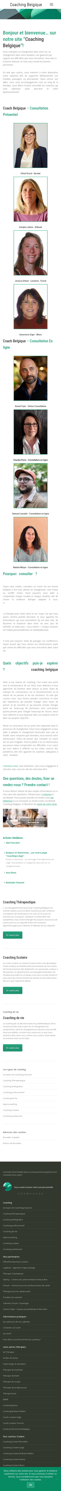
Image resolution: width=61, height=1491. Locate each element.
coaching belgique (44, 669)
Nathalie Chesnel (15, 882)
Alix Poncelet (13, 842)
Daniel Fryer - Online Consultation (30, 406)
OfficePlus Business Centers (15, 1261)
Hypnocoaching (10, 1104)
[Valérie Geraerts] (30, 252)
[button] (18, 1193)
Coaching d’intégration (13, 1086)
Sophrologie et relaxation (14, 1364)
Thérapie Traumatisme (13, 1273)
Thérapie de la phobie (13, 1369)
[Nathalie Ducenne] (30, 199)
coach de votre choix (47, 804)
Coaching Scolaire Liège (13, 1447)
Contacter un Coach (12, 1327)
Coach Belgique (14, 108)
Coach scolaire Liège (12, 1417)
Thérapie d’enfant (11, 1375)
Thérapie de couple (11, 1381)
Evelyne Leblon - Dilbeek (30, 227)
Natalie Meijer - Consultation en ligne (30, 567)
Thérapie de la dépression (15, 1387)
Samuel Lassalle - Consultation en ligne (30, 513)
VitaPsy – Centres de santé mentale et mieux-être (25, 1279)
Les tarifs (7, 1333)
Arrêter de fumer (10, 1358)
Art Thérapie (8, 1352)
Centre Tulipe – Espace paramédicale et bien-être (25, 1309)
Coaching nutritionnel (12, 1116)
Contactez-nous (10, 766)
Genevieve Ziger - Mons (30, 334)
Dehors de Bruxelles (12, 1143)
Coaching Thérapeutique (14, 1080)
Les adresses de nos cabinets (16, 1321)
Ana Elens (11, 872)
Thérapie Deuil (9, 1393)
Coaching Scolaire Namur (14, 1459)
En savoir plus (12, 935)
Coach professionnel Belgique (16, 1429)
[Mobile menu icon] (51, 4)
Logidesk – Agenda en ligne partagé (19, 1267)
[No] (57, 1479)
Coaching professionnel (13, 1092)
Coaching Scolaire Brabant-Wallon (18, 1453)
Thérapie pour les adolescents (16, 1291)
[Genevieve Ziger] (30, 306)
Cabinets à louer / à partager (16, 1303)
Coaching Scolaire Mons (13, 1465)
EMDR (5, 1399)
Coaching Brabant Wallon (14, 1411)
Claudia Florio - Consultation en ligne (30, 460)
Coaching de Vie (10, 1098)
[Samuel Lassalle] (30, 485)
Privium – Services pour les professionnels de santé (26, 1285)
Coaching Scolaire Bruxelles (15, 1441)
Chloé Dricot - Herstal (30, 173)
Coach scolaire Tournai (13, 1423)
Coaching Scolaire (11, 1110)
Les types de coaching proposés (17, 1074)
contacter (47, 794)
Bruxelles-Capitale (11, 1137)
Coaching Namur (10, 1405)
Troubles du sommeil (12, 1297)
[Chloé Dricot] (30, 145)
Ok (30, 1485)
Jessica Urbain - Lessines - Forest (30, 281)
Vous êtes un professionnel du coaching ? (22, 1339)
